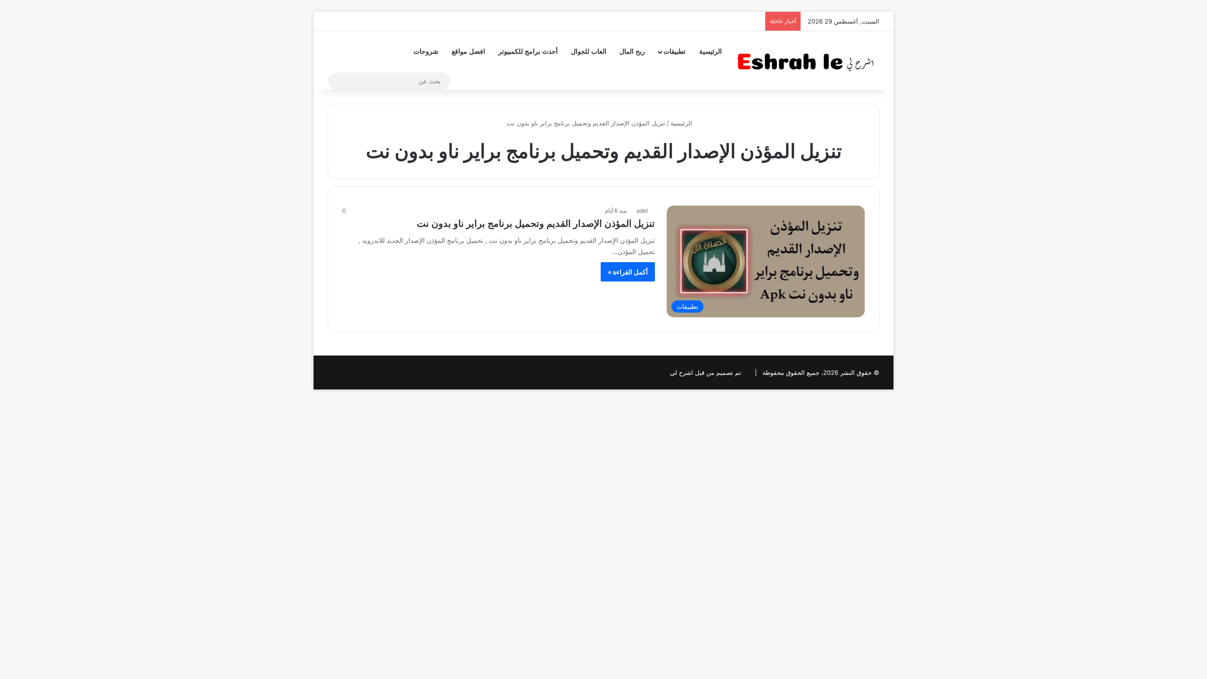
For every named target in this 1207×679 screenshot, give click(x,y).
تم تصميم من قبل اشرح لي (705, 372)
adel (642, 210)
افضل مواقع (468, 51)
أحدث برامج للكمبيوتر (528, 51)
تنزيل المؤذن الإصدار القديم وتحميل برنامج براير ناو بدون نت (536, 223)
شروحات (425, 51)
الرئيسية (710, 51)
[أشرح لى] (808, 60)
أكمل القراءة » (628, 272)
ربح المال (632, 51)
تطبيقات (674, 51)
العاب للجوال (588, 51)
